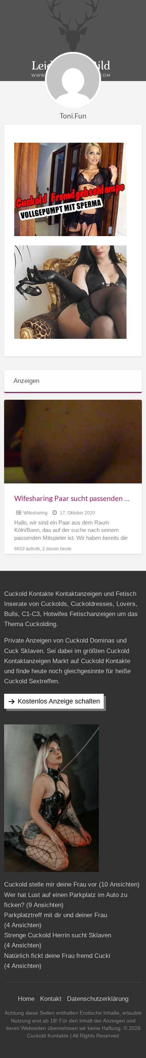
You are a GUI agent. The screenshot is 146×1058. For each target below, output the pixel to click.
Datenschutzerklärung (97, 998)
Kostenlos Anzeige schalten (59, 701)
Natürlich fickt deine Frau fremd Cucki (57, 955)
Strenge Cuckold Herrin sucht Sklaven (57, 935)
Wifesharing (35, 513)
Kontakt (50, 998)
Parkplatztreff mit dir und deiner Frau (55, 915)
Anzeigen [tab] (26, 380)
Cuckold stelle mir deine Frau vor (50, 884)
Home (26, 998)
